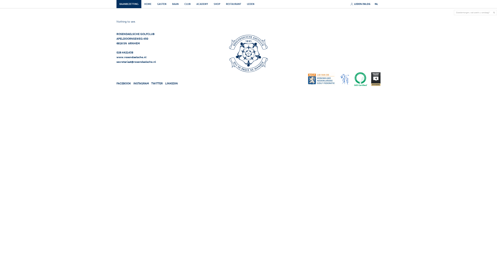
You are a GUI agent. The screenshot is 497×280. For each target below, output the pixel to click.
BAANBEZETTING (128, 4)
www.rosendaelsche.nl (131, 57)
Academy (202, 4)
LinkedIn (171, 83)
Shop (217, 4)
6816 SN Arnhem (128, 43)
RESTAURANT (233, 4)
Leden (250, 4)
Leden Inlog (362, 4)
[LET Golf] (344, 79)
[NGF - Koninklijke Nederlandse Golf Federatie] (321, 79)
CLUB (187, 4)
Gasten (161, 4)
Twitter (157, 83)
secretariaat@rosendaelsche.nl (136, 62)
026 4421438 (124, 52)
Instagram (141, 83)
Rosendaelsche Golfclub (135, 34)
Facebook (123, 83)
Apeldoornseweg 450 (132, 38)
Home (147, 4)
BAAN (175, 4)
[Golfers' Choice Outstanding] (376, 79)
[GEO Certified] (360, 79)
